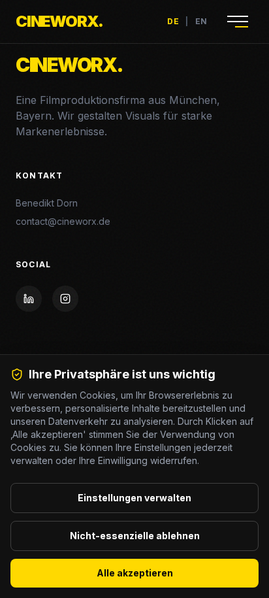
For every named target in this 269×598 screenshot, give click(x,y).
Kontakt (39, 175)
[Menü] (237, 21)
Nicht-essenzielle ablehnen (135, 535)
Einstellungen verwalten (134, 497)
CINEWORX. (59, 21)
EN (201, 21)
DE (173, 21)
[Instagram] (65, 299)
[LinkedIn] (29, 299)
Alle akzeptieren (135, 572)
